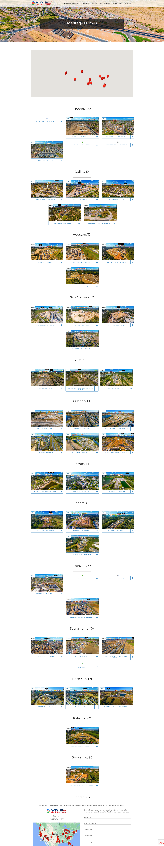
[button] (75, 79)
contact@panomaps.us (57, 818)
